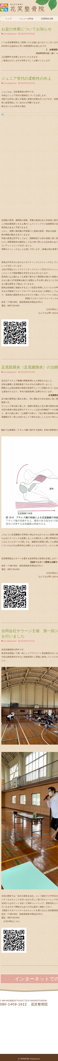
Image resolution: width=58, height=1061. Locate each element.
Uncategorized (10, 34)
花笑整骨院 (28, 7)
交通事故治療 (47, 18)
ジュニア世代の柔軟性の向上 (26, 78)
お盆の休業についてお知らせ (26, 29)
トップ (9, 18)
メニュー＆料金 (26, 18)
